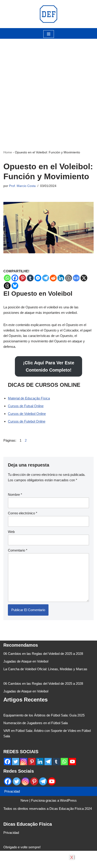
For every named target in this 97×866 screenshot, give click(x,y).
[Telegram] (45, 278)
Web (11, 532)
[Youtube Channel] (72, 761)
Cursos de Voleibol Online (27, 414)
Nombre (15, 494)
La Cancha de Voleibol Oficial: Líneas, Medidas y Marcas (45, 669)
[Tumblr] (30, 278)
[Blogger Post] (68, 278)
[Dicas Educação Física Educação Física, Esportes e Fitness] (48, 14)
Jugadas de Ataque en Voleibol (25, 661)
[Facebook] (15, 278)
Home (7, 152)
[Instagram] (23, 761)
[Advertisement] (48, 87)
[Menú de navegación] (48, 34)
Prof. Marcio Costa (22, 186)
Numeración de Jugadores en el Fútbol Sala (35, 723)
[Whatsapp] (7, 278)
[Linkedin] (61, 278)
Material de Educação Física (29, 398)
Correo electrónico (22, 513)
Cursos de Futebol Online (26, 421)
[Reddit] (53, 278)
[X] (84, 278)
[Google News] (76, 278)
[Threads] (7, 285)
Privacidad (12, 791)
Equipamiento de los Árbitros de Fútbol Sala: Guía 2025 (44, 715)
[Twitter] (15, 761)
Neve (24, 800)
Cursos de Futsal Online (26, 406)
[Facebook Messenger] (38, 278)
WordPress (68, 800)
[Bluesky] (15, 285)
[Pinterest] (22, 278)
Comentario (17, 550)
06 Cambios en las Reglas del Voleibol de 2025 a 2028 (43, 654)
